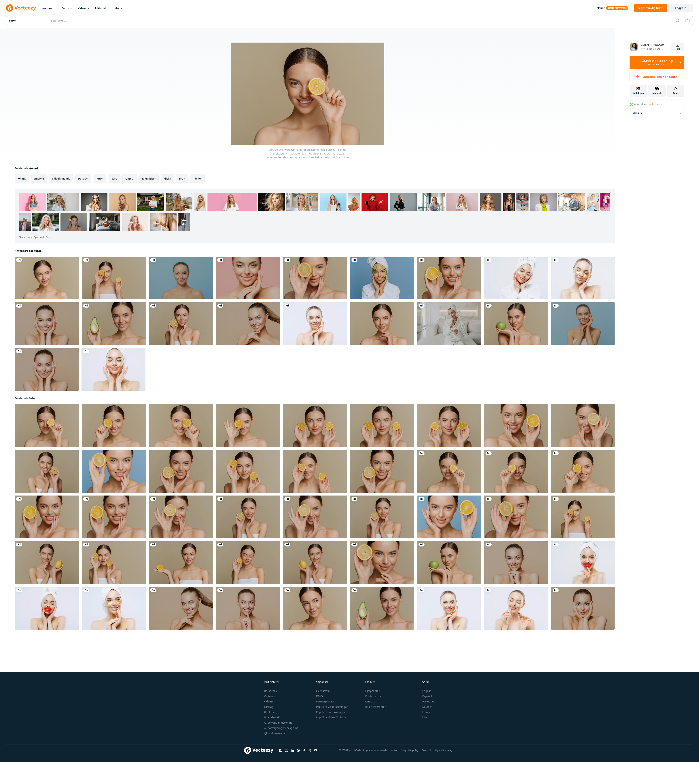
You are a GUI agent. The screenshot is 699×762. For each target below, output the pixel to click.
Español (427, 696)
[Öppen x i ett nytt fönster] (309, 750)
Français (427, 712)
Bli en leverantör (375, 706)
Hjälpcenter (372, 691)
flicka (167, 178)
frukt (99, 178)
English (426, 691)
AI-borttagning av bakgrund (281, 728)
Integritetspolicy (410, 750)
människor (149, 178)
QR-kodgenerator (274, 733)
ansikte (39, 178)
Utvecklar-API (272, 717)
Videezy (268, 701)
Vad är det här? (656, 104)
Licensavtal (323, 691)
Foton (65, 8)
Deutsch (427, 706)
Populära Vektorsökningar (332, 706)
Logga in (680, 8)
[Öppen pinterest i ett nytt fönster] (298, 750)
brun (182, 178)
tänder (197, 178)
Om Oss (370, 701)
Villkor (394, 750)
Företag (268, 706)
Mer (116, 8)
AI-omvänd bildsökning (278, 722)
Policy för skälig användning (437, 750)
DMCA (320, 696)
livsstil (129, 178)
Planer (600, 8)
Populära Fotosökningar (330, 712)
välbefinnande (61, 178)
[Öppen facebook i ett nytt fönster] (280, 750)
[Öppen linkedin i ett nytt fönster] (292, 750)
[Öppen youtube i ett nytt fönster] (315, 750)
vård (114, 178)
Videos (82, 8)
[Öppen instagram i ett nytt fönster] (286, 750)
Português (428, 701)
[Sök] (677, 20)
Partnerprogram (326, 701)
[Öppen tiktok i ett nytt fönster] (304, 750)
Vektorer (47, 8)
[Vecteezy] (21, 8)
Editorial (100, 8)
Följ (678, 48)
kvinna (22, 178)
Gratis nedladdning (657, 62)
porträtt (83, 178)
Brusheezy (270, 691)
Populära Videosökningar (331, 717)
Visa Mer (184, 222)
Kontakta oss (373, 696)
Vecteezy (269, 696)
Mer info (637, 113)
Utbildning (270, 712)
